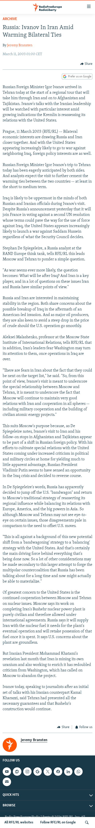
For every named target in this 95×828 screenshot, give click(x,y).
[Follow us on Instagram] (27, 771)
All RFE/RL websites (18, 822)
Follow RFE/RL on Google (58, 822)
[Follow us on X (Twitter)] (48, 771)
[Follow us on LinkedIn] (68, 771)
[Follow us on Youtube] (7, 771)
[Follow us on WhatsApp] (78, 771)
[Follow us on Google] (37, 771)
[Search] (86, 822)
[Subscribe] (7, 782)
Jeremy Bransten (19, 45)
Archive (10, 19)
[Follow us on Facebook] (58, 771)
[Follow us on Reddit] (17, 771)
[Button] (86, 64)
